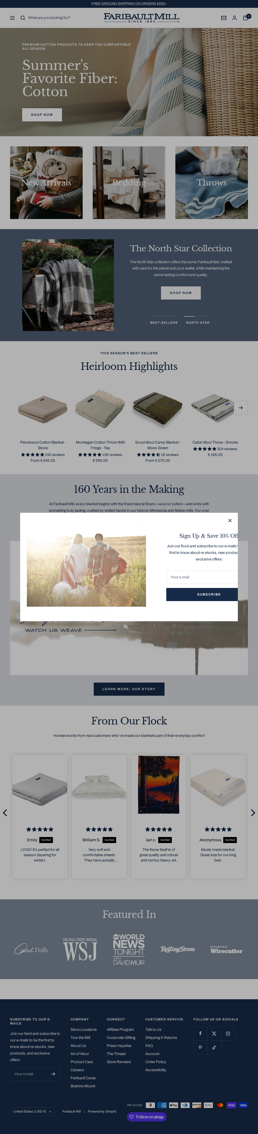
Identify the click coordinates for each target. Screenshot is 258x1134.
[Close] (230, 520)
